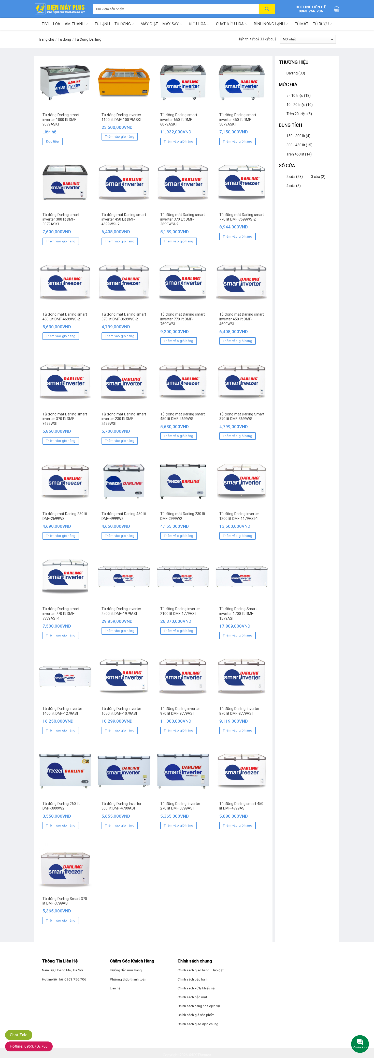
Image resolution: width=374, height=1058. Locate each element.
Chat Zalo (18, 1035)
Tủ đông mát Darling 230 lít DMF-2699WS (64, 516)
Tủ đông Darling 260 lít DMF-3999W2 (61, 806)
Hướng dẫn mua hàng (126, 970)
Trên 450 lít (299, 154)
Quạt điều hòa (230, 24)
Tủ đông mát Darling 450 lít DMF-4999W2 (124, 516)
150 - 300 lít (298, 136)
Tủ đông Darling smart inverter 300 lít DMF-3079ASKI (60, 219)
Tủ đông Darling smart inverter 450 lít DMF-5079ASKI (237, 120)
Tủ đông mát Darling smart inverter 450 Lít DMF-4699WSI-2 (124, 219)
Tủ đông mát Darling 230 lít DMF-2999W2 (182, 516)
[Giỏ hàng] (337, 8)
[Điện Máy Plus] (59, 8)
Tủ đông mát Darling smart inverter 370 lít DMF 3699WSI (64, 419)
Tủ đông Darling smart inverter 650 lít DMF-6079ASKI (178, 120)
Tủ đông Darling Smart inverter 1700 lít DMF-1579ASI (238, 613)
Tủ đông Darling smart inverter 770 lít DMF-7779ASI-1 (60, 613)
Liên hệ (115, 988)
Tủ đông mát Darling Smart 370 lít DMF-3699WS (241, 416)
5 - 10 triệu (298, 96)
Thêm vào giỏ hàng (120, 136)
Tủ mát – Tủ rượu (312, 24)
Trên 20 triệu (299, 114)
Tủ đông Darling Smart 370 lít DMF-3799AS (64, 901)
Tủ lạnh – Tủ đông (113, 24)
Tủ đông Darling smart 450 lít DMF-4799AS (241, 806)
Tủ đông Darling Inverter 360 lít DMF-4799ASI (121, 806)
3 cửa (318, 177)
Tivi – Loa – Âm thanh (63, 24)
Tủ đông (64, 39)
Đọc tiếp (52, 141)
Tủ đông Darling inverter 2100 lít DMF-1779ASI (180, 611)
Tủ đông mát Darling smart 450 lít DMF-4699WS (182, 416)
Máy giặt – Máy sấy (160, 24)
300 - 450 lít (299, 145)
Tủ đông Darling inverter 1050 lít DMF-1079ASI (121, 711)
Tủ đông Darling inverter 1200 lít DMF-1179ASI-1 (239, 516)
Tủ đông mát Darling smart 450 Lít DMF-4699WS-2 (64, 316)
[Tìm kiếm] (267, 9)
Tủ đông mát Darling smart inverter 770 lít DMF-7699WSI (182, 319)
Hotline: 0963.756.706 (29, 1046)
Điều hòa (197, 24)
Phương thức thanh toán (128, 979)
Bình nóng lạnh (269, 24)
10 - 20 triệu (299, 105)
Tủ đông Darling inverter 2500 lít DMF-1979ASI (121, 611)
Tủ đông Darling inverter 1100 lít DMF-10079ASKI (121, 117)
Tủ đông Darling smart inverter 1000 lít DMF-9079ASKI (60, 120)
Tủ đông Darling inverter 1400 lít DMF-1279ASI (62, 711)
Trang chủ (46, 39)
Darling (295, 73)
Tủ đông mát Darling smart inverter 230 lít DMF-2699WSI (124, 419)
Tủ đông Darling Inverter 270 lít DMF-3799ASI (180, 806)
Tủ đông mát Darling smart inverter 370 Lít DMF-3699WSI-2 (182, 219)
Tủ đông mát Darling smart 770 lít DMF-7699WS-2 (241, 217)
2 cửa (294, 177)
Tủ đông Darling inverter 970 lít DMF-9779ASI (180, 711)
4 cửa (293, 186)
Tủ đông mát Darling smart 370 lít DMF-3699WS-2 (124, 316)
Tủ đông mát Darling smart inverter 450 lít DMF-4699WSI (241, 319)
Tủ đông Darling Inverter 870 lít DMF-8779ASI (239, 711)
